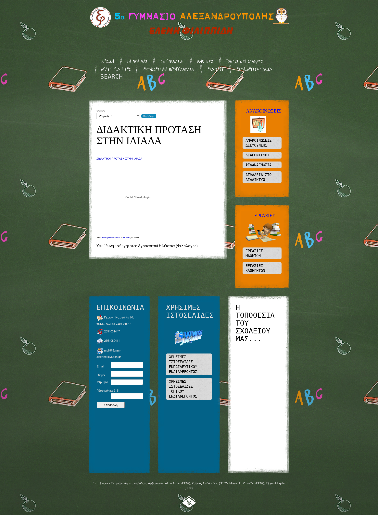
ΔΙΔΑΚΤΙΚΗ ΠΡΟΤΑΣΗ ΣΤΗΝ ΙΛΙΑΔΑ (119, 158)
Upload (126, 237)
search (111, 76)
